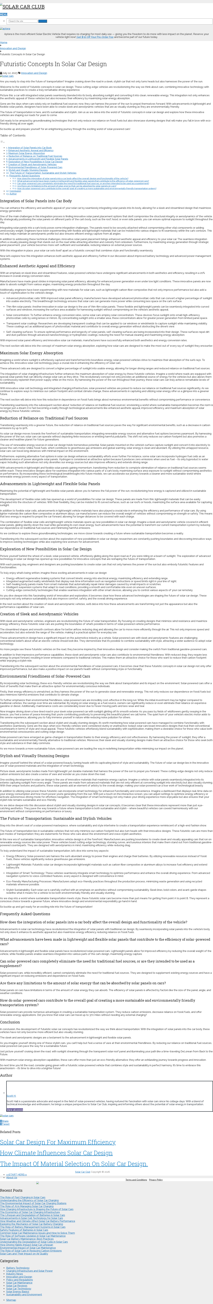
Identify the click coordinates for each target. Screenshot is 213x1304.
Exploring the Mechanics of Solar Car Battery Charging (31, 1224)
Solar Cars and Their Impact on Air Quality (24, 1253)
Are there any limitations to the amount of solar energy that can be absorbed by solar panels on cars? (66, 186)
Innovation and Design (34, 73)
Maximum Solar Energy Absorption (26, 153)
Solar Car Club (82, 1172)
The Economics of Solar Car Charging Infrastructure (30, 1212)
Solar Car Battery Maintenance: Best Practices (27, 1238)
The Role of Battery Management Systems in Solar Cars (32, 1227)
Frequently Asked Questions (24, 175)
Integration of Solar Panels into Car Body (30, 147)
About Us (11, 1177)
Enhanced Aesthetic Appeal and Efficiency (31, 150)
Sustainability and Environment (24, 1294)
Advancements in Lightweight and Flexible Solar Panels (38, 159)
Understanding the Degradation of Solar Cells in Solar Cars (34, 1241)
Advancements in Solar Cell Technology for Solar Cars (31, 1218)
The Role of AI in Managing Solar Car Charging (26, 1206)
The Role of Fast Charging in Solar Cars (22, 1197)
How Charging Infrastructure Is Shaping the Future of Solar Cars (36, 1209)
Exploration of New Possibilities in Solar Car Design (36, 161)
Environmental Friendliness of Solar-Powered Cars (35, 167)
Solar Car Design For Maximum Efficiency (58, 1142)
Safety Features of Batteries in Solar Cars (24, 1230)
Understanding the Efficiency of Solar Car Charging (29, 1200)
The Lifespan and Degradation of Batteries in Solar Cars (32, 1215)
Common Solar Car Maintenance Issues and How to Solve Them (37, 1232)
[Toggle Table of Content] (2, 142)
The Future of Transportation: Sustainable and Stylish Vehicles (43, 173)
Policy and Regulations (19, 1279)
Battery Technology (17, 1267)
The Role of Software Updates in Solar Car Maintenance (33, 1235)
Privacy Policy (156, 1179)
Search (42, 21)
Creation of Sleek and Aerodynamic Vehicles (32, 164)
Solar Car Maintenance (19, 1282)
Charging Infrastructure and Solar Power (29, 1270)
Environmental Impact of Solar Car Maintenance (28, 1247)
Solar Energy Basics (17, 1291)
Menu (3, 14)
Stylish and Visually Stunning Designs (28, 170)
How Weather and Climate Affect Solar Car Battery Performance (37, 1221)
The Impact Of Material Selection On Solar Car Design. (74, 1164)
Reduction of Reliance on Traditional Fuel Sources (35, 156)
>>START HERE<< (16, 1174)
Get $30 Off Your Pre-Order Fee (95, 37)
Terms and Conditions (136, 1179)
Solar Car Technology (18, 1288)
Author (13, 193)
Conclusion (15, 191)
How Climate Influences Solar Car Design (56, 1153)
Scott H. (11, 1095)
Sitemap (11, 1300)
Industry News (14, 1273)
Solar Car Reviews (16, 1285)
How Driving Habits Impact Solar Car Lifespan (26, 1244)
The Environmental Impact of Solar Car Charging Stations (33, 1203)
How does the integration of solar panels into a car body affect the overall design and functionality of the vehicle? (72, 178)
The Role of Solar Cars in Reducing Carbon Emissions (31, 1250)
